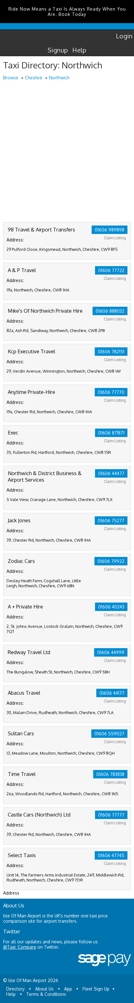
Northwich (59, 77)
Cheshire (33, 77)
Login (124, 36)
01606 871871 (111, 432)
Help (79, 50)
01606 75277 (111, 520)
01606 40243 (111, 606)
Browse (10, 77)
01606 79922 (111, 561)
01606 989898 (109, 229)
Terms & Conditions (46, 994)
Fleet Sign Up (96, 988)
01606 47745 (111, 855)
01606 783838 (110, 774)
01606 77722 (111, 270)
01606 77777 (111, 814)
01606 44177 (111, 693)
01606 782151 (111, 351)
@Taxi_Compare (19, 947)
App (68, 988)
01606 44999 (110, 652)
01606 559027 (109, 733)
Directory (15, 988)
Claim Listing (115, 238)
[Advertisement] (67, 152)
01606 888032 (110, 311)
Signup (58, 50)
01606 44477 (111, 473)
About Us (44, 988)
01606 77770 (111, 392)
